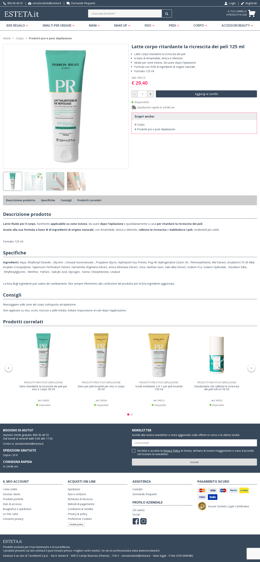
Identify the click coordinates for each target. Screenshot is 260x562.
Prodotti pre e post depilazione (50, 38)
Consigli (66, 200)
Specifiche (48, 200)
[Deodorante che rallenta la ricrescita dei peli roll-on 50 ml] (216, 355)
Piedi (172, 25)
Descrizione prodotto (20, 200)
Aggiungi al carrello (206, 94)
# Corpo (140, 124)
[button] (128, 414)
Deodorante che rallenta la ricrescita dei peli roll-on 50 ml (216, 388)
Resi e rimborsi (77, 494)
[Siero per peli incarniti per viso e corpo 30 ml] (101, 355)
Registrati (251, 3)
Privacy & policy (77, 514)
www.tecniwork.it (149, 550)
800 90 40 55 (41, 435)
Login (232, 3)
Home (7, 38)
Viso (147, 25)
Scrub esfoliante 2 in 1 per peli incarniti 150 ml (159, 388)
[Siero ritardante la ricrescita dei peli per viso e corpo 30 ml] (43, 355)
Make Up (120, 25)
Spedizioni (74, 489)
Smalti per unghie (56, 25)
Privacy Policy (171, 450)
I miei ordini (10, 489)
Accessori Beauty (236, 25)
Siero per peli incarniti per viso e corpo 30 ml (101, 388)
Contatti (137, 489)
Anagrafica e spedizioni (17, 509)
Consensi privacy (13, 519)
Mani (93, 25)
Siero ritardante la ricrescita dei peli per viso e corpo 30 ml (43, 388)
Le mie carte (10, 514)
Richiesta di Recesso (80, 499)
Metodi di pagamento (81, 504)
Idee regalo (15, 25)
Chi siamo (138, 510)
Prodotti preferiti (13, 499)
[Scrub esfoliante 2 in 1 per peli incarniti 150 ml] (159, 355)
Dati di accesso (12, 504)
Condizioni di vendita (80, 509)
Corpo (198, 25)
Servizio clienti (11, 494)
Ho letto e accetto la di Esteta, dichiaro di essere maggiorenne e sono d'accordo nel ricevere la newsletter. (195, 452)
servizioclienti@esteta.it (46, 3)
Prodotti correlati (89, 200)
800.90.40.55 (15, 3)
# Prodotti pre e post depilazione (155, 129)
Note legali (159, 555)
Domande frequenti (82, 3)
